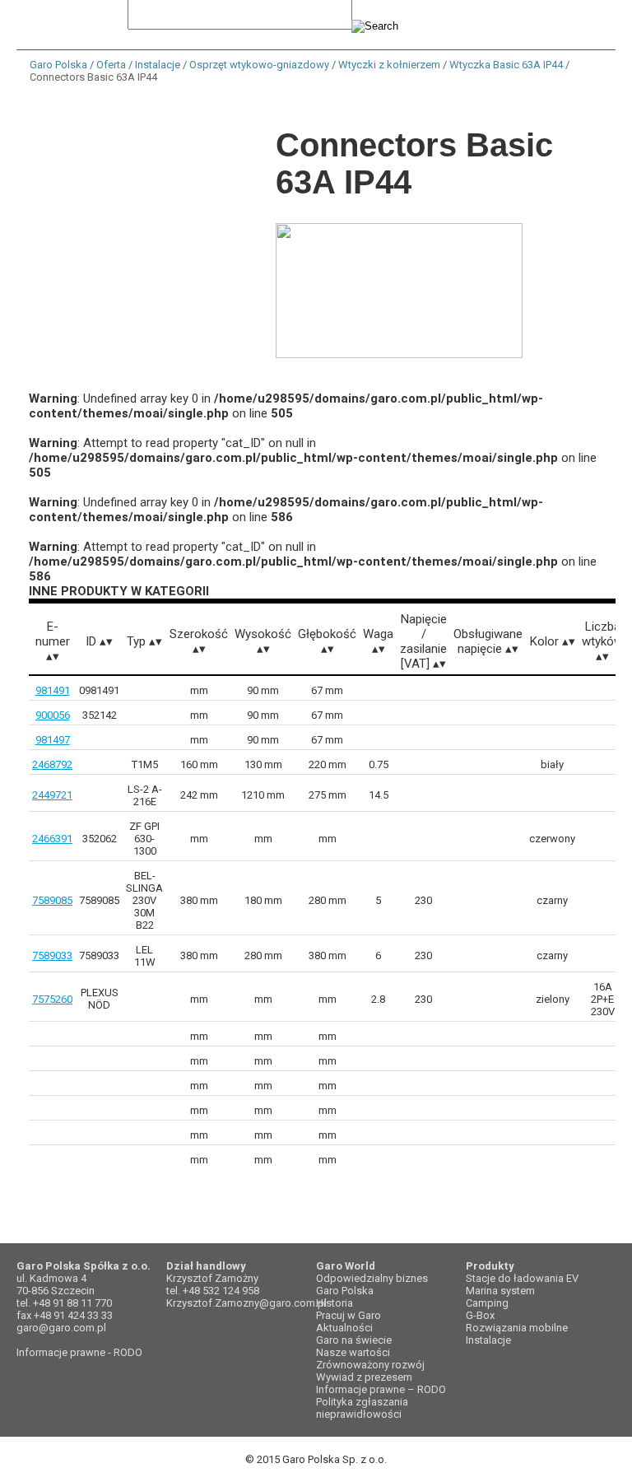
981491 (52, 690)
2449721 (52, 795)
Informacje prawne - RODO (79, 1352)
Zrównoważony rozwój (370, 1364)
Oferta (111, 64)
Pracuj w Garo (348, 1315)
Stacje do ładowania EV (522, 1278)
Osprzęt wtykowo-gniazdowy (259, 64)
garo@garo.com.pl (61, 1327)
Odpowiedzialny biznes (372, 1278)
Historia (334, 1303)
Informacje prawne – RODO (381, 1389)
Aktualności (344, 1327)
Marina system (500, 1290)
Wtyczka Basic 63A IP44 (506, 64)
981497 (52, 740)
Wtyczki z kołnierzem (389, 64)
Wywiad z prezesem (364, 1377)
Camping (487, 1303)
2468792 (52, 764)
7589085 (52, 900)
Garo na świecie (354, 1340)
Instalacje (157, 64)
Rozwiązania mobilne (517, 1327)
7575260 (52, 999)
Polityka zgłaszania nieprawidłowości (362, 1408)
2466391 (52, 838)
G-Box (480, 1315)
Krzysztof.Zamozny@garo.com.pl (246, 1303)
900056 (52, 715)
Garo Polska (58, 64)
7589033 (52, 955)
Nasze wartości (353, 1352)
